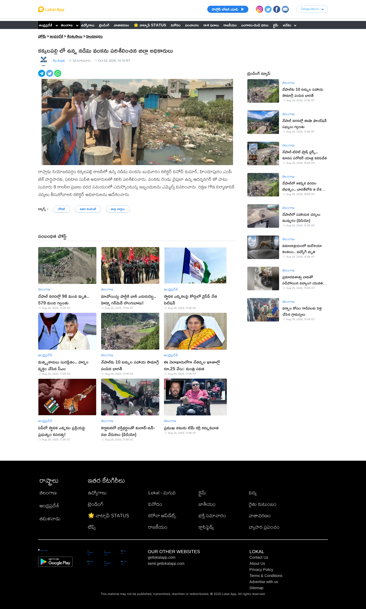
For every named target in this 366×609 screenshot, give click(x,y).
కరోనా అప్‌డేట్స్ (162, 515)
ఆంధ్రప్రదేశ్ (45, 25)
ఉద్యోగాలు (97, 492)
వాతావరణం (260, 515)
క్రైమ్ (202, 492)
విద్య (253, 492)
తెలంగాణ (67, 25)
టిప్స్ (92, 527)
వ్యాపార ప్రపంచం (264, 527)
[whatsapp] (58, 74)
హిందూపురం (94, 36)
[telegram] (42, 74)
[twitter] (50, 74)
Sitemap (256, 588)
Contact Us (258, 557)
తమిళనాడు (50, 518)
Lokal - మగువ (162, 492)
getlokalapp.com (161, 557)
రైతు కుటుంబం (262, 504)
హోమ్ (42, 36)
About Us (257, 563)
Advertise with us (263, 582)
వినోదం (155, 504)
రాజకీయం (157, 527)
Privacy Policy (261, 569)
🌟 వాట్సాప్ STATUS (108, 515)
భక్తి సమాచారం (212, 515)
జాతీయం (207, 504)
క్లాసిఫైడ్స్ (206, 527)
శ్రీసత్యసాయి (74, 36)
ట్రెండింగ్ (96, 504)
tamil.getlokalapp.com (166, 563)
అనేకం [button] (287, 25)
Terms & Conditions (265, 576)
